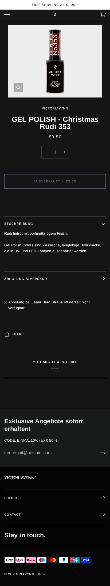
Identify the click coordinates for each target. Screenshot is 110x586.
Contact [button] (12, 514)
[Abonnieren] (99, 453)
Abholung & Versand (25, 279)
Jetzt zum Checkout (55, 204)
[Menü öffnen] (12, 15)
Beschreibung (18, 224)
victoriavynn (55, 108)
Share (17, 334)
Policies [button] (12, 498)
